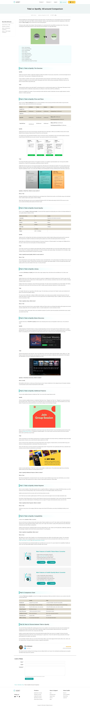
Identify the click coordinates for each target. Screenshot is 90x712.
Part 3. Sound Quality (26, 50)
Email (22, 664)
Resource (48, 2)
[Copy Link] (53, 15)
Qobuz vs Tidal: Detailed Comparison (6, 32)
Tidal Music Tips (21, 684)
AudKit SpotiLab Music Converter (38, 540)
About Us (64, 692)
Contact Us (65, 697)
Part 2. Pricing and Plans (26, 48)
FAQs (51, 699)
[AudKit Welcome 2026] (79, 2)
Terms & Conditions (66, 694)
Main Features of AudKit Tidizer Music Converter (50, 551)
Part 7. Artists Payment (26, 56)
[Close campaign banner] (88, 707)
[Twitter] (52, 15)
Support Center (52, 696)
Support (55, 2)
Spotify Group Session (27, 431)
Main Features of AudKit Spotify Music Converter (50, 572)
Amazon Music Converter (38, 699)
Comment (21, 667)
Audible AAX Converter (38, 696)
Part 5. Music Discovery (26, 53)
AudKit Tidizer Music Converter (24, 540)
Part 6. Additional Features (27, 54)
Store (73, 2)
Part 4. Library (24, 51)
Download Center (52, 694)
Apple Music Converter (38, 697)
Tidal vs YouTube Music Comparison (6, 29)
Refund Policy (65, 696)
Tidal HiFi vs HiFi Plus (6, 26)
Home (16, 684)
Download (64, 2)
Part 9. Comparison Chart (26, 59)
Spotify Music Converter (38, 692)
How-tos (51, 697)
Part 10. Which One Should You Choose (29, 60)
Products (41, 2)
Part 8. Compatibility (26, 57)
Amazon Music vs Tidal (6, 24)
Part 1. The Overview (26, 47)
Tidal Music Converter (37, 694)
